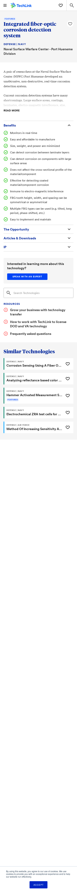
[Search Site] (71, 5)
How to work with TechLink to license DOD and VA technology (38, 324)
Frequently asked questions (30, 333)
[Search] (8, 293)
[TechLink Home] (21, 5)
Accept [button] (38, 884)
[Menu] (5, 5)
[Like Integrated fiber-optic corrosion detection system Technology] (70, 24)
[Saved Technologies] (61, 5)
